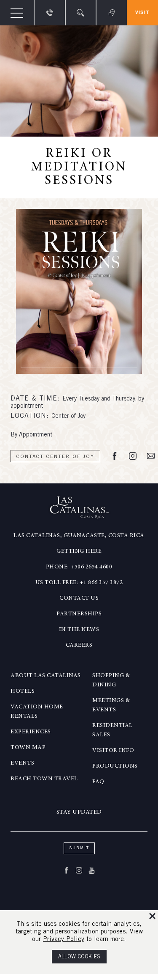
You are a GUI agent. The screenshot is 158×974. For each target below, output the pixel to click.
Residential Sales (112, 730)
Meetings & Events (111, 705)
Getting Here (79, 551)
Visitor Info (113, 751)
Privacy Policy (63, 939)
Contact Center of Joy (55, 456)
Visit (142, 12)
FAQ (98, 782)
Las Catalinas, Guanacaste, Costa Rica (79, 536)
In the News (79, 630)
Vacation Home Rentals (37, 711)
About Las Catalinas (46, 676)
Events (22, 763)
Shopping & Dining (111, 680)
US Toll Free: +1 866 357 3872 (79, 583)
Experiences (31, 732)
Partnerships (79, 614)
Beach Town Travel (44, 779)
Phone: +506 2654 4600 (79, 567)
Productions (115, 766)
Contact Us (79, 598)
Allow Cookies (79, 957)
